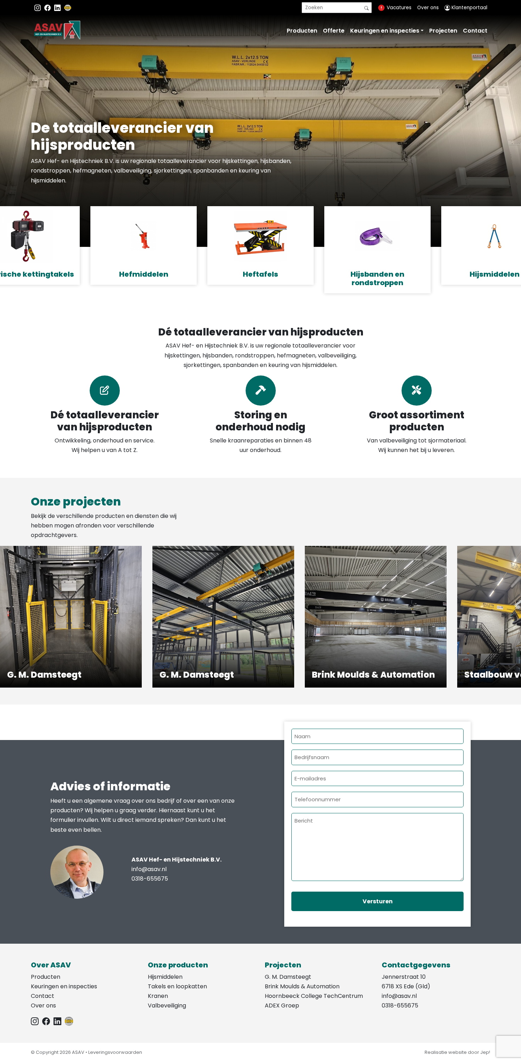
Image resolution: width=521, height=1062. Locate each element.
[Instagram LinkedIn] (58, 7)
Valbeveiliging (167, 1005)
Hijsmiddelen (165, 977)
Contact (475, 31)
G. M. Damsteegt (288, 977)
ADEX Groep (282, 1005)
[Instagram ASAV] (38, 7)
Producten (302, 31)
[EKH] (67, 7)
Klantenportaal (468, 7)
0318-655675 (149, 879)
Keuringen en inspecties (384, 31)
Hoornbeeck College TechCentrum (314, 996)
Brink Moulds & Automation (302, 986)
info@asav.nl (149, 869)
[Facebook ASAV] (48, 7)
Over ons (428, 7)
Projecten (443, 31)
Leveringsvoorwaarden (115, 1052)
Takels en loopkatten (177, 986)
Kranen (158, 996)
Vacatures (399, 7)
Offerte (333, 31)
